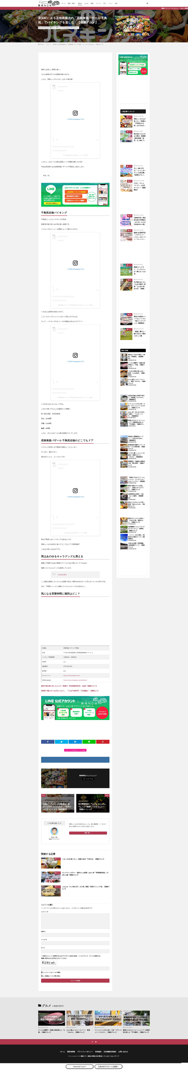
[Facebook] (47, 742)
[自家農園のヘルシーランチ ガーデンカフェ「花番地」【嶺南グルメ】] (124, 530)
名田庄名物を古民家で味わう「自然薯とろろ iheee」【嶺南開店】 (136, 397)
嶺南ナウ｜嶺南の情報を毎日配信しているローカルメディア (100, 1056)
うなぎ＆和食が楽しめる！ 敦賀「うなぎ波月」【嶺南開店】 (136, 373)
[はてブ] (75, 742)
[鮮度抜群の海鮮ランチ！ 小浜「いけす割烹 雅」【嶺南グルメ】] (124, 448)
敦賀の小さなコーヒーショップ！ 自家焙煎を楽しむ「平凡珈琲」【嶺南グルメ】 (136, 422)
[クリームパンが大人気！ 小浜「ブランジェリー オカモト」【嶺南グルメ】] (124, 407)
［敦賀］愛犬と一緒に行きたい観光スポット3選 (140, 334)
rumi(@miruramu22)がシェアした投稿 (75, 533)
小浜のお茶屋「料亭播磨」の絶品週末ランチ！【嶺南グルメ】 (136, 545)
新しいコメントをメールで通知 (50, 972)
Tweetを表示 (62, 575)
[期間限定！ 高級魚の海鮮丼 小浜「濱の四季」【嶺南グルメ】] (124, 464)
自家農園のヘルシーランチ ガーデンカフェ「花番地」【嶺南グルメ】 (137, 528)
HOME (41, 44)
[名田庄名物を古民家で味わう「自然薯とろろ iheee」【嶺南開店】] (124, 398)
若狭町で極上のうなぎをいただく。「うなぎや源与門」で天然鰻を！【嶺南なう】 (70, 691)
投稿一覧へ (87, 833)
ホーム (63, 3)
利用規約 (98, 1051)
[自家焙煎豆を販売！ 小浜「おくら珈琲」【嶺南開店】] (124, 497)
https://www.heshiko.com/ (71, 675)
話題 (92, 3)
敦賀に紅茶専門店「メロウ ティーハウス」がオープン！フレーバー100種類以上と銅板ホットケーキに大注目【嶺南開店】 (140, 236)
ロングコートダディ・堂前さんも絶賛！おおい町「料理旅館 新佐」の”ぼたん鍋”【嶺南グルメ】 (85, 874)
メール (44, 939)
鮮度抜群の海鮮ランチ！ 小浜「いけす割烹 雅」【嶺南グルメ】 (136, 446)
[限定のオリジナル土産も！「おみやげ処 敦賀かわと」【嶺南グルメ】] (124, 521)
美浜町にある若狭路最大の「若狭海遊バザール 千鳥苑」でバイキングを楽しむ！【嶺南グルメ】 (78, 44)
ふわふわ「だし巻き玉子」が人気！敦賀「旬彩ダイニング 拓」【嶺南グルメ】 (85, 888)
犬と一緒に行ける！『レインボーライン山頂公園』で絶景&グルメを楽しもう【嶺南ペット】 (140, 171)
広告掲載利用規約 (110, 1051)
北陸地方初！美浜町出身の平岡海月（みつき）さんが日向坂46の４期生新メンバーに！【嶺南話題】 (140, 221)
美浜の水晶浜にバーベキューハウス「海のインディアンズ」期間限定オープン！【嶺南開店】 (140, 320)
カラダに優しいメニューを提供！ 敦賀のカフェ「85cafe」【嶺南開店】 (136, 455)
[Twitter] (61, 742)
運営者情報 (71, 1051)
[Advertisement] (75, 60)
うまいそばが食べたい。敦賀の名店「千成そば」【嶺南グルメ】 (83, 859)
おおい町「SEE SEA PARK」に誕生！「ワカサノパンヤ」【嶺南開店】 (137, 414)
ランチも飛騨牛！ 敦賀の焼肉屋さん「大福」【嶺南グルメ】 (136, 364)
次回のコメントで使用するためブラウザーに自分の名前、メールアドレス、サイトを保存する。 (72, 956)
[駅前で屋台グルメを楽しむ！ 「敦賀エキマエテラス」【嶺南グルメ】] (124, 489)
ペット (110, 3)
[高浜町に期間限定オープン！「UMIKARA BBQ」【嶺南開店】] (124, 439)
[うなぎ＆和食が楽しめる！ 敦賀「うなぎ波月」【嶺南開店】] (124, 374)
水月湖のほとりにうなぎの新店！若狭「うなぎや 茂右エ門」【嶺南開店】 (140, 285)
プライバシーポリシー (85, 1051)
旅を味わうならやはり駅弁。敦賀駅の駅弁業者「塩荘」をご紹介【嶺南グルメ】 (140, 137)
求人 (104, 3)
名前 (43, 931)
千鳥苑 (63, 27)
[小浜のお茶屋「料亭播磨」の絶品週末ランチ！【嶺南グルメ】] (124, 546)
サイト (43, 947)
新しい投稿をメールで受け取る (50, 976)
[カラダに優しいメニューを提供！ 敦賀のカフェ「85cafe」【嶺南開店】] (124, 456)
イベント (98, 3)
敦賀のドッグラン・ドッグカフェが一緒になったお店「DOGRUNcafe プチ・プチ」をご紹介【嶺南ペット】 (140, 270)
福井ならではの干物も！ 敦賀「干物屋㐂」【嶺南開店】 (136, 356)
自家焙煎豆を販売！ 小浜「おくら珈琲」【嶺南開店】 (136, 496)
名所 (116, 3)
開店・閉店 (71, 3)
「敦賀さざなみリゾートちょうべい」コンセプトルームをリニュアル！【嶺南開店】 (136, 479)
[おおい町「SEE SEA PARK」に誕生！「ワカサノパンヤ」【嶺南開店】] (124, 415)
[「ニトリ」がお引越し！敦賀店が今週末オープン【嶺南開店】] (124, 538)
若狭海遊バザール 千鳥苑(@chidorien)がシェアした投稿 (75, 305)
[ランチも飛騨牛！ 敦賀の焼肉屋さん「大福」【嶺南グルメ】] (124, 366)
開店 (130, 181)
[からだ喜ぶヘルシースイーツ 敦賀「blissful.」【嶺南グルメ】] (124, 382)
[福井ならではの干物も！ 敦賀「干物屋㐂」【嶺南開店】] (124, 357)
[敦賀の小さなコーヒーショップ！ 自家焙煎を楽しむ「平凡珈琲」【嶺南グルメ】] (124, 423)
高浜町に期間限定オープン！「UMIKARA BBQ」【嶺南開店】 (135, 438)
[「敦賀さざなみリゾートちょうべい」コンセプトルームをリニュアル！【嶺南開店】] (124, 480)
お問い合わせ (123, 1051)
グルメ (80, 3)
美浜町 (67, 27)
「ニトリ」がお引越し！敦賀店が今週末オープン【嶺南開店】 (136, 537)
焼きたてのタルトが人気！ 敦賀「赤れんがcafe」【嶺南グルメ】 (136, 504)
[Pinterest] (102, 742)
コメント (44, 911)
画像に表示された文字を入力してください (54, 958)
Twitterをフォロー (79, 1066)
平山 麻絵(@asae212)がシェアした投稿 (75, 155)
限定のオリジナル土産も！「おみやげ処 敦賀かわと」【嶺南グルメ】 (136, 520)
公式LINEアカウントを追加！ (108, 1066)
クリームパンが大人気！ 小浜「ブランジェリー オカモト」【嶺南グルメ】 (136, 405)
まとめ (86, 3)
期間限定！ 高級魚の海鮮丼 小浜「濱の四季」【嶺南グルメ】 (137, 463)
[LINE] (89, 742)
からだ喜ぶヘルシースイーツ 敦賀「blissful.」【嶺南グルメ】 (136, 381)
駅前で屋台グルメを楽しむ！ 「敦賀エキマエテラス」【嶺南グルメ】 (136, 487)
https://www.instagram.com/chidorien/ (75, 680)
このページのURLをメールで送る (75, 750)
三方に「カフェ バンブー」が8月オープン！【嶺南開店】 (140, 186)
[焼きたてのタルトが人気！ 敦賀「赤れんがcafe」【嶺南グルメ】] (124, 505)
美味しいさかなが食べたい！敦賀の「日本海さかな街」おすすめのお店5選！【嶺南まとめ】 (140, 122)
